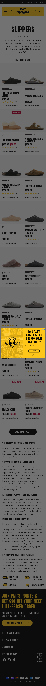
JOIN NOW (34, 351)
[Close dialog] (43, 329)
